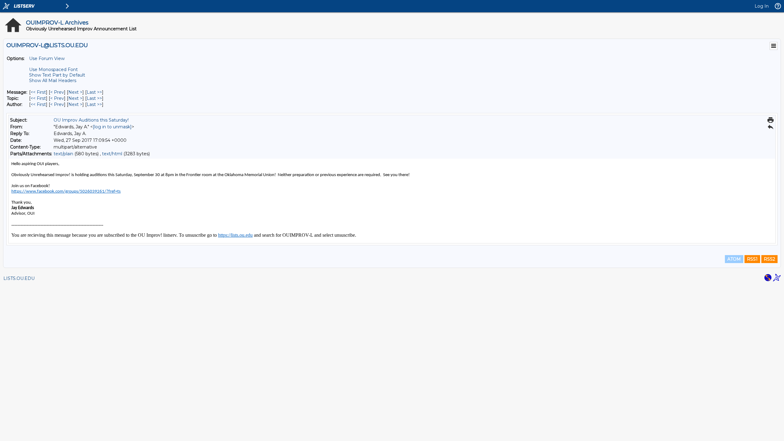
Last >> (94, 92)
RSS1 (752, 259)
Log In (762, 6)
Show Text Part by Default (57, 75)
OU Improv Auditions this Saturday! (91, 120)
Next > (75, 92)
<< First (38, 92)
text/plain (63, 153)
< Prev (57, 92)
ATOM (734, 259)
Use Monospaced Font (53, 69)
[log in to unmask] (112, 127)
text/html (112, 153)
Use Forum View (47, 58)
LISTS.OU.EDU (19, 278)
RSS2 (769, 259)
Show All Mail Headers (52, 80)
